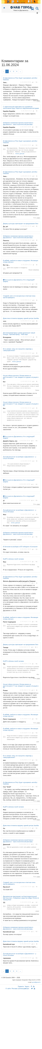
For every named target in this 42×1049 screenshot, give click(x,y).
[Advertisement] (21, 37)
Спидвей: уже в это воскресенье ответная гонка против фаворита (19, 296)
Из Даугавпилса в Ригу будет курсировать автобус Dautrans (20, 78)
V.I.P (37, 849)
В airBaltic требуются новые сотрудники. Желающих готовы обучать (20, 261)
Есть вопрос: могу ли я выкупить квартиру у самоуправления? (18, 349)
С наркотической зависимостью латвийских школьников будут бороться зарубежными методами (21, 107)
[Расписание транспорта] (32, 9)
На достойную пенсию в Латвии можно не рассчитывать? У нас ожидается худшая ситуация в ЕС (20, 377)
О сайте (8, 988)
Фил (37, 674)
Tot (38, 567)
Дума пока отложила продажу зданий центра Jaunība (21, 318)
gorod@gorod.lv (36, 982)
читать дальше (19, 153)
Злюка (37, 390)
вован (37, 911)
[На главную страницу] (4, 8)
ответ (38, 101)
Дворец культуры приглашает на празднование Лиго (20, 223)
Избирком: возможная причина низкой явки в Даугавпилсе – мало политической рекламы (18, 123)
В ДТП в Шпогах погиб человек (13, 559)
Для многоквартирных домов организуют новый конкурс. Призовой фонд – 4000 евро (19, 333)
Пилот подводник (33, 270)
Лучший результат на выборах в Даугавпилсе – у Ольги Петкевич (19, 457)
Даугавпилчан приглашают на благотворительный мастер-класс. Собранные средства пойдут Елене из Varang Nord (21, 898)
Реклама (14, 988)
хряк (37, 630)
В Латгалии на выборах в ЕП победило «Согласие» (20, 546)
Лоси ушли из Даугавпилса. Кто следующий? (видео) (19, 280)
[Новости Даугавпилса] (21, 7)
